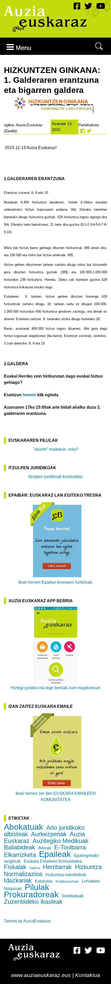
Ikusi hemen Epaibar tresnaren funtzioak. (55, 582)
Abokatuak (23, 827)
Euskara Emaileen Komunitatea (53, 861)
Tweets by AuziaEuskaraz (27, 921)
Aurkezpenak (49, 834)
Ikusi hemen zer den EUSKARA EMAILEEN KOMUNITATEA (55, 796)
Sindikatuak (72, 896)
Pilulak (37, 887)
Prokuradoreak (31, 894)
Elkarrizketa (20, 854)
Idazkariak (18, 880)
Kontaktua (87, 975)
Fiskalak (15, 866)
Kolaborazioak (67, 881)
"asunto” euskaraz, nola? (55, 449)
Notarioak (13, 888)
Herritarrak (57, 866)
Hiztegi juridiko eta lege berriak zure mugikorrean (55, 688)
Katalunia (43, 881)
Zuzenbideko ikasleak (33, 901)
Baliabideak (19, 847)
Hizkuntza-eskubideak (65, 874)
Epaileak (55, 854)
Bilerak (44, 848)
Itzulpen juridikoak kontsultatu (55, 476)
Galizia (34, 868)
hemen (29, 395)
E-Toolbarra (70, 847)
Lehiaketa (91, 881)
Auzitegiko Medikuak (61, 840)
